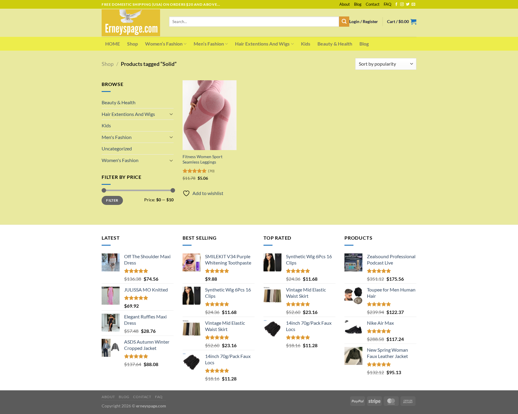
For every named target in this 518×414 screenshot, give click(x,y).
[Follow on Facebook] (396, 4)
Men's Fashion (117, 137)
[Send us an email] (413, 4)
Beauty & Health (334, 43)
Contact (373, 4)
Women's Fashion (120, 160)
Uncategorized (117, 148)
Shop (132, 43)
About (344, 4)
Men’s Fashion (209, 43)
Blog (358, 4)
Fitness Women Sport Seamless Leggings (202, 159)
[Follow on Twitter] (407, 4)
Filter (112, 200)
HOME (112, 43)
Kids (305, 43)
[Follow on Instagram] (402, 4)
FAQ (387, 4)
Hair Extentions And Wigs (262, 43)
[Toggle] (171, 113)
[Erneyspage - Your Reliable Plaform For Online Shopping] (131, 22)
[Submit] (344, 21)
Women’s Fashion (164, 43)
